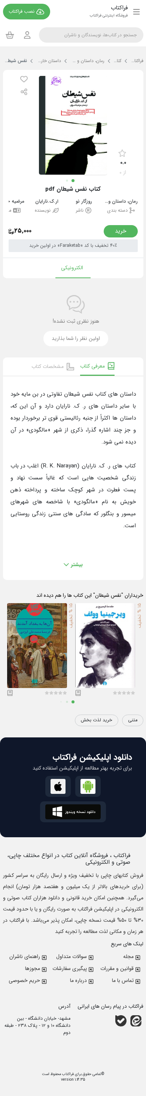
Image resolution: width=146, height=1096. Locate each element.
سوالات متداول (71, 956)
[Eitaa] (136, 1021)
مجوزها (32, 968)
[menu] (136, 12)
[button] (24, 79)
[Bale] (121, 1021)
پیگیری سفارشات (69, 968)
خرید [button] (121, 231)
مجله (128, 956)
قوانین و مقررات (117, 968)
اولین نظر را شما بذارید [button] (76, 338)
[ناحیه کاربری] (27, 35)
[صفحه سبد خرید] (10, 34)
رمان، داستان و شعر (121, 201)
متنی (132, 720)
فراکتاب (67, 1074)
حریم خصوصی (24, 980)
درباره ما (78, 980)
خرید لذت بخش (96, 720)
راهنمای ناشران (24, 956)
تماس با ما (123, 980)
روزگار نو (84, 201)
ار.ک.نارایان (46, 201)
